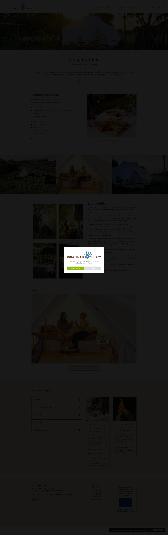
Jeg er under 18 (92, 268)
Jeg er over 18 (75, 268)
